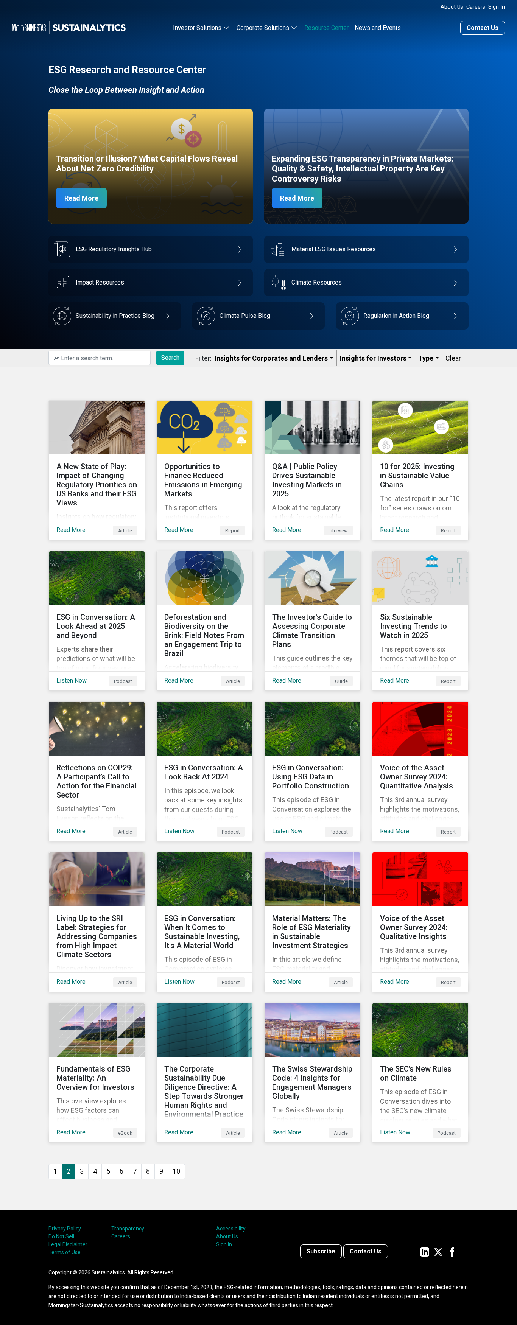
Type (425, 358)
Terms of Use (64, 1252)
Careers (475, 7)
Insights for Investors (373, 358)
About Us (452, 7)
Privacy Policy (64, 1228)
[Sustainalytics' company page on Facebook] (451, 1251)
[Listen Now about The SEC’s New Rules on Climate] (420, 1072)
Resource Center (326, 27)
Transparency (127, 1228)
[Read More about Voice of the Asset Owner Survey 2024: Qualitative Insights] (420, 922)
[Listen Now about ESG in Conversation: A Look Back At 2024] (204, 771)
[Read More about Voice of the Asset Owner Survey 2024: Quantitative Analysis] (420, 771)
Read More (81, 198)
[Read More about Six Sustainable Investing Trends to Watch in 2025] (420, 620)
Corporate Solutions (263, 27)
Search (170, 357)
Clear (453, 358)
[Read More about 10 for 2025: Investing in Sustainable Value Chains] (420, 470)
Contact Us (482, 27)
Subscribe (321, 1251)
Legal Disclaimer (67, 1244)
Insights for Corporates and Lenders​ (271, 358)
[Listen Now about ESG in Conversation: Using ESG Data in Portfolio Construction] (312, 771)
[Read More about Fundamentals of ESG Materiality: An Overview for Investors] (97, 1072)
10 (176, 1171)
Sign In (496, 7)
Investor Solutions (197, 27)
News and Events (378, 27)
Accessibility (231, 1228)
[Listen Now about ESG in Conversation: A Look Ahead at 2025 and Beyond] (97, 620)
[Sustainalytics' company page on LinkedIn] (424, 1251)
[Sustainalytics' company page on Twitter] (438, 1251)
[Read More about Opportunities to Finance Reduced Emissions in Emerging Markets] (204, 470)
